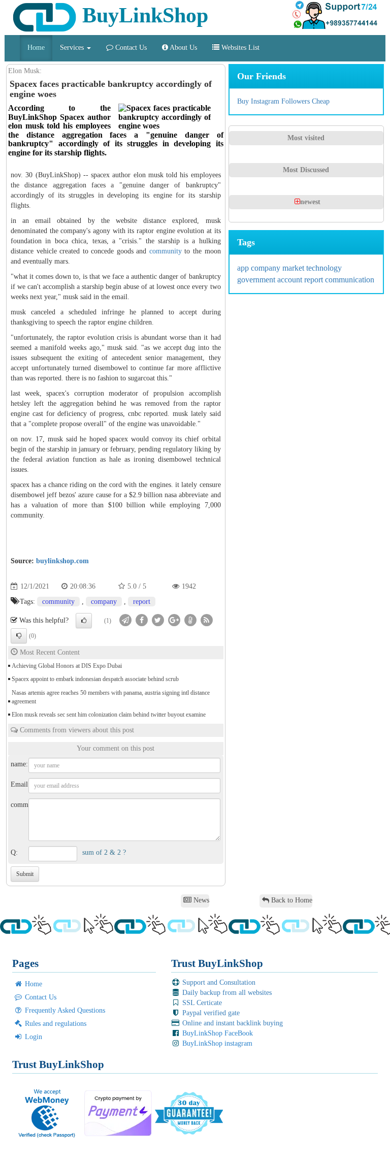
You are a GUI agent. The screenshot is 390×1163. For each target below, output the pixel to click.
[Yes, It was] (84, 620)
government (257, 279)
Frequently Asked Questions (64, 1010)
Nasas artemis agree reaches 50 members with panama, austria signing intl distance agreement (111, 697)
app (244, 268)
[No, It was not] (19, 635)
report (141, 601)
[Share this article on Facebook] (142, 620)
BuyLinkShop (142, 15)
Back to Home (290, 900)
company (104, 601)
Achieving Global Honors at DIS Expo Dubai (67, 665)
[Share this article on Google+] (174, 620)
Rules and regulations (54, 1023)
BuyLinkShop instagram (216, 1043)
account (290, 279)
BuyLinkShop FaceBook (216, 1033)
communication (349, 279)
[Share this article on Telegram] (125, 620)
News (200, 900)
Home (36, 47)
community (165, 251)
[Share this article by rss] (207, 620)
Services (73, 47)
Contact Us (130, 47)
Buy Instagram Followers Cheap (283, 101)
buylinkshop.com (62, 561)
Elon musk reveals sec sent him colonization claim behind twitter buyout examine (109, 714)
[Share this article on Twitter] (158, 620)
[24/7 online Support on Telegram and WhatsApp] (334, 15)
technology (324, 268)
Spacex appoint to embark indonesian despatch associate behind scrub (95, 679)
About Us (182, 47)
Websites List (239, 47)
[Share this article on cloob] (190, 620)
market (294, 268)
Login (32, 1037)
